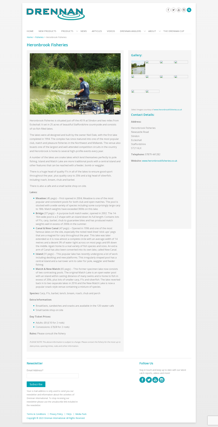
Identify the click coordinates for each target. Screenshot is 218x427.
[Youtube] (178, 10)
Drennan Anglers (130, 31)
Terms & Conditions (36, 414)
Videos (111, 31)
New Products (47, 31)
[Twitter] (173, 10)
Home (30, 31)
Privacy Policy (56, 414)
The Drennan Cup (173, 31)
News (84, 31)
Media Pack (80, 414)
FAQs (69, 414)
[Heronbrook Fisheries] (75, 84)
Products (67, 31)
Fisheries (39, 37)
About (152, 31)
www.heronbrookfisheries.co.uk (168, 109)
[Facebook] (168, 10)
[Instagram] (184, 10)
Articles (97, 31)
